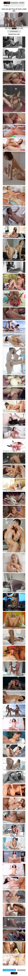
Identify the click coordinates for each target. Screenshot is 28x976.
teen (21, 28)
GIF (6, 28)
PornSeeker (21, 970)
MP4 (9, 28)
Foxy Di (14, 28)
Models (21, 3)
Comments (14, 31)
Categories (14, 3)
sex (18, 28)
